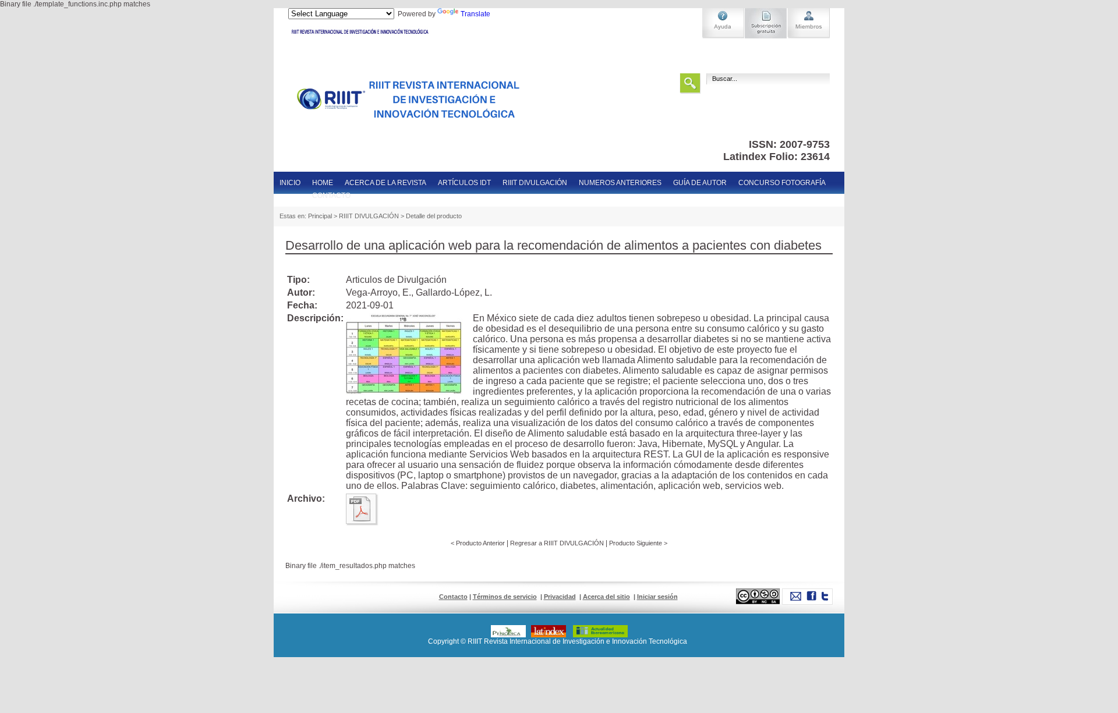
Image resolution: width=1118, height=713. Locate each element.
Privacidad (560, 596)
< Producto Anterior (478, 543)
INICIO (290, 183)
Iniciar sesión (657, 596)
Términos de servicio (505, 596)
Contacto (453, 596)
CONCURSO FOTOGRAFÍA (782, 183)
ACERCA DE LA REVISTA (385, 183)
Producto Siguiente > (638, 543)
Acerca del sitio (606, 596)
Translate (475, 14)
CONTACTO (331, 195)
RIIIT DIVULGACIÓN (535, 183)
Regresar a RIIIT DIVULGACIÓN (558, 543)
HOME (322, 183)
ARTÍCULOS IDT (464, 183)
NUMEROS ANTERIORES (620, 183)
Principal (320, 215)
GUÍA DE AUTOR (700, 183)
